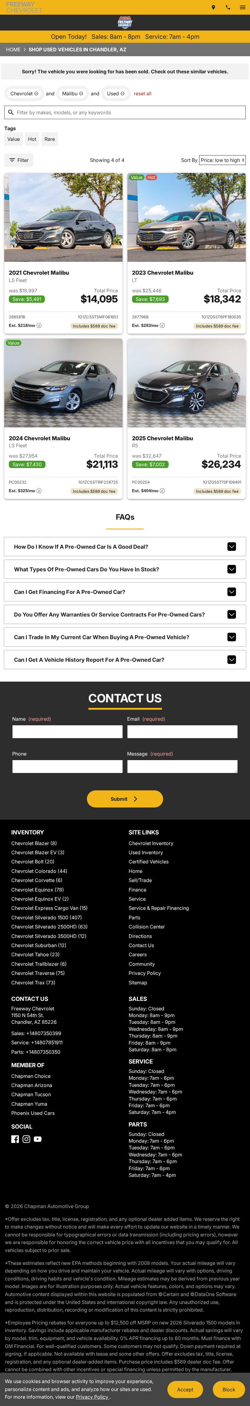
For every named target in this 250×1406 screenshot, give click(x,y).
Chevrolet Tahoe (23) (35, 954)
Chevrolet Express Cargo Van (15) (49, 908)
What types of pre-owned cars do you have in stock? (86, 569)
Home (13, 49)
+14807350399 (43, 1033)
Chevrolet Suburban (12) (38, 945)
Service (137, 899)
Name (31, 719)
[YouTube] (38, 1139)
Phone (19, 754)
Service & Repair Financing (159, 908)
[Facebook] (15, 1139)
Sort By (189, 160)
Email (146, 719)
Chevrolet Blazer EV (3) (38, 852)
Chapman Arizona (31, 1085)
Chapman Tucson (31, 1094)
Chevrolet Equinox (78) (37, 890)
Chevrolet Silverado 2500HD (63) (49, 927)
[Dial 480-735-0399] (228, 7)
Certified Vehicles (149, 862)
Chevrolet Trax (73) (33, 982)
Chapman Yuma (29, 1104)
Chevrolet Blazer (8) (34, 843)
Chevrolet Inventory (151, 843)
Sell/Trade (140, 880)
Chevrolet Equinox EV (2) (40, 899)
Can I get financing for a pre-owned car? (69, 592)
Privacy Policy (145, 973)
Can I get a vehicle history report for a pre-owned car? (89, 660)
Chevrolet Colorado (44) (39, 871)
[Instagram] (26, 1139)
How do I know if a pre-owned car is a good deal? (81, 547)
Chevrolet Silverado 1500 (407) (46, 917)
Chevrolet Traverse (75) (38, 973)
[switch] (242, 7)
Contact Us (141, 945)
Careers (138, 954)
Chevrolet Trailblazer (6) (39, 964)
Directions (140, 936)
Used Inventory (146, 852)
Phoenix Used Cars (33, 1113)
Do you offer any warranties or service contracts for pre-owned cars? (109, 614)
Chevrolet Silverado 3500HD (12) (49, 936)
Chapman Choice (31, 1076)
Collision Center (147, 927)
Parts (134, 917)
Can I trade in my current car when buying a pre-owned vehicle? (101, 637)
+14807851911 (46, 1042)
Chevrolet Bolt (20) (33, 862)
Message (150, 754)
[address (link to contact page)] (213, 7)
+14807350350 (43, 1052)
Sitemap (138, 982)
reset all (143, 93)
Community (142, 964)
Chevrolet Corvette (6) (36, 880)
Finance (137, 890)
